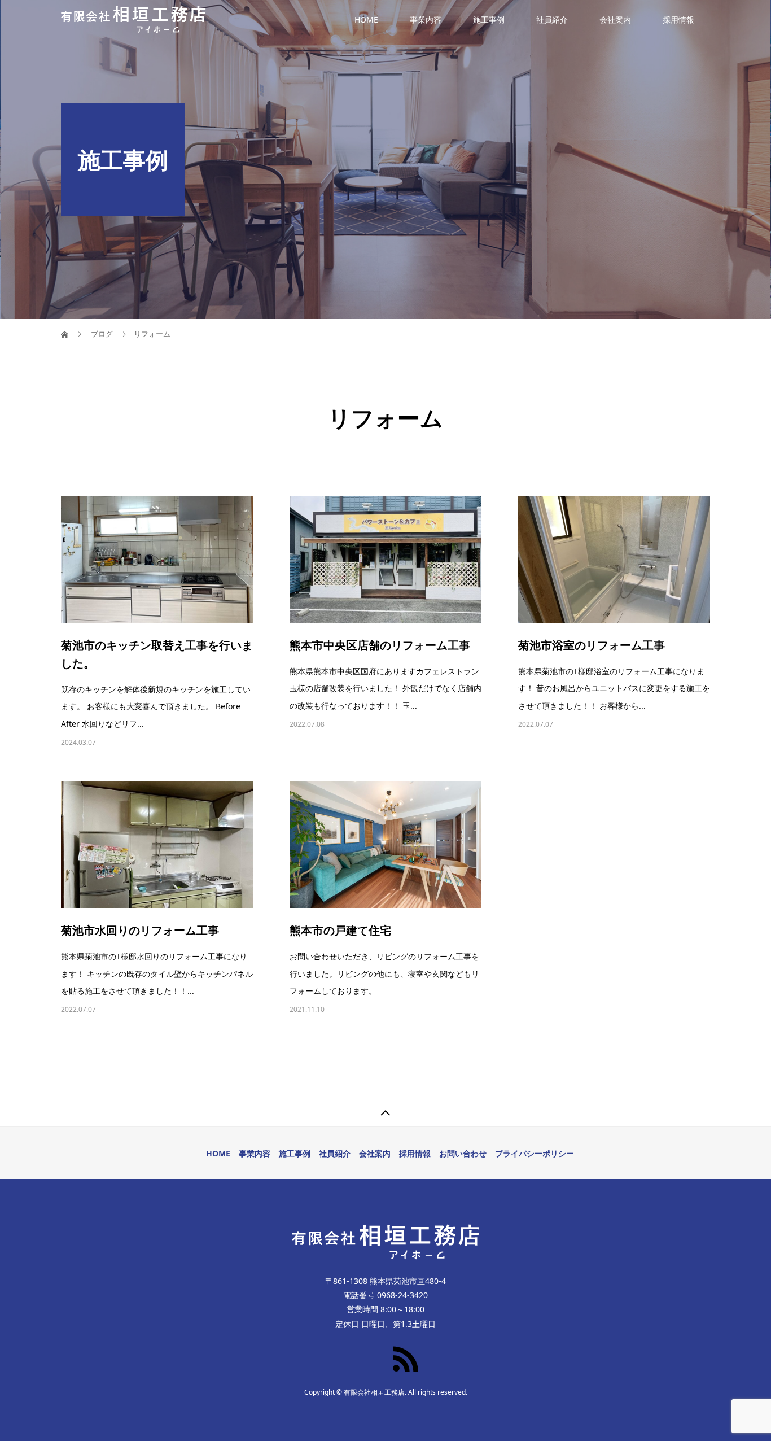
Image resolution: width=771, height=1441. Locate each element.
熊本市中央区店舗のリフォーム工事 (380, 645)
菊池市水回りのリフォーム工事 (140, 930)
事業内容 (425, 19)
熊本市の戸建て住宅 (340, 930)
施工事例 (489, 19)
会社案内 (615, 19)
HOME (366, 19)
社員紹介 (552, 19)
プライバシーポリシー (534, 1153)
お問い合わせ (463, 1153)
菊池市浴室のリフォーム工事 (591, 645)
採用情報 (678, 19)
